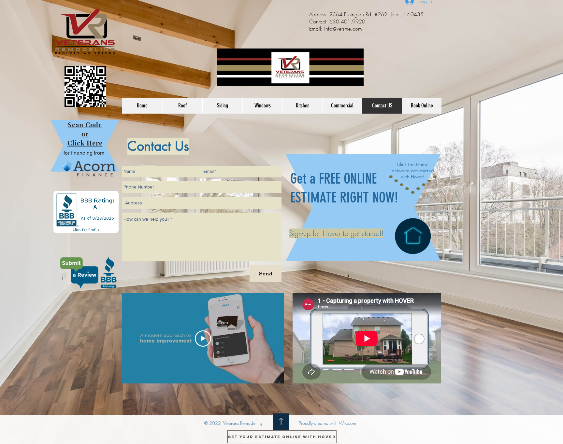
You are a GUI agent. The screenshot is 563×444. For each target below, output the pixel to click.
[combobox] (202, 203)
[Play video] (203, 338)
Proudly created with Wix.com (327, 423)
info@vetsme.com (343, 28)
